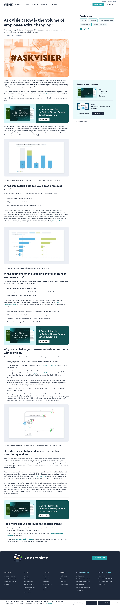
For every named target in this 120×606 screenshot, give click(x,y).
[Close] (117, 603)
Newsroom (46, 581)
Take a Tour (110, 4)
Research (27, 579)
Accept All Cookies (104, 602)
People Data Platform (10, 581)
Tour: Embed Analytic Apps (106, 579)
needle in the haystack (48, 365)
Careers (45, 590)
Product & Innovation (106, 20)
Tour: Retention (80, 584)
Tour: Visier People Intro (83, 581)
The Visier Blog (28, 581)
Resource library (29, 584)
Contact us (63, 581)
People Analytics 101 (100, 24)
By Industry (7, 584)
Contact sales (64, 584)
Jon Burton (9, 35)
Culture (83, 20)
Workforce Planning (9, 576)
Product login (64, 576)
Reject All (91, 602)
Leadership (93, 20)
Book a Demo (80, 576)
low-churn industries (49, 94)
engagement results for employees (44, 373)
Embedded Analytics (10, 579)
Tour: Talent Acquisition (83, 587)
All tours (78, 590)
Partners (45, 587)
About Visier (46, 576)
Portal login (63, 579)
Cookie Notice (49, 603)
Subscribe (97, 113)
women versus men (40, 476)
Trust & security (47, 584)
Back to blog (82, 121)
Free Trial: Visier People (83, 579)
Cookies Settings (78, 602)
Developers (27, 593)
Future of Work (85, 24)
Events (26, 576)
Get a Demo (98, 4)
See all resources (84, 113)
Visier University (28, 590)
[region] (60, 603)
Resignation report (29, 587)
